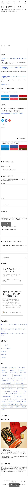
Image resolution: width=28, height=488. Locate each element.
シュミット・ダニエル (8, 386)
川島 (10, 404)
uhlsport (5, 372)
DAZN (13, 367)
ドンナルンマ (6, 391)
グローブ (4, 345)
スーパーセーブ (5, 348)
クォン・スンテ (6, 383)
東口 (17, 404)
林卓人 (24, 138)
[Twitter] (5, 96)
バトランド (13, 393)
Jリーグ (22, 367)
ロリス (11, 401)
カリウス (5, 380)
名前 (2, 198)
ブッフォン (5, 399)
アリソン (13, 372)
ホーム (3, 45)
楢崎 (11, 407)
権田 (18, 407)
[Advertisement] (14, 29)
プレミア (23, 399)
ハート (4, 393)
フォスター (19, 396)
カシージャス (18, 375)
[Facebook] (14, 96)
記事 (9, 45)
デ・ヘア (20, 388)
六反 (24, 401)
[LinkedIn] (5, 99)
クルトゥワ (19, 383)
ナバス (14, 391)
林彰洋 (4, 407)
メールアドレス (5, 205)
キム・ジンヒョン (18, 380)
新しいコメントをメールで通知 (9, 226)
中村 (18, 401)
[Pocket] (14, 99)
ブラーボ (14, 399)
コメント (3, 183)
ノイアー (23, 391)
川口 (4, 404)
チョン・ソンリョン (7, 388)
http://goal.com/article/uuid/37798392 (12, 113)
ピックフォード (6, 396)
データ (3, 354)
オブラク (5, 375)
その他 (3, 351)
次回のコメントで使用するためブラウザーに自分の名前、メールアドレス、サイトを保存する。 (14, 219)
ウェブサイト (4, 211)
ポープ (4, 401)
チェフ (21, 386)
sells (22, 370)
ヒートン (22, 393)
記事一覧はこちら (5, 84)
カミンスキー (22, 378)
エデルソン (22, 372)
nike (4, 370)
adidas (4, 367)
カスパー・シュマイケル (8, 378)
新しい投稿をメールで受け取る (9, 229)
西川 (24, 407)
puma (12, 370)
